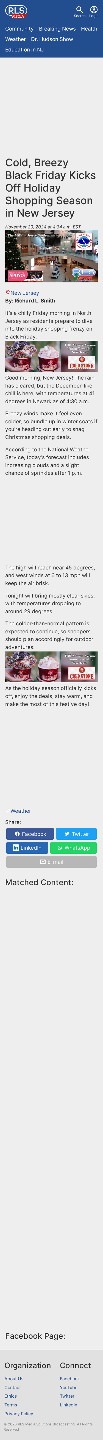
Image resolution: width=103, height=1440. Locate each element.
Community (19, 29)
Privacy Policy (18, 1413)
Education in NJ (24, 50)
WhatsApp (76, 848)
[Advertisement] (51, 109)
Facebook (33, 834)
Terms (10, 1405)
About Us (13, 1378)
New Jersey (24, 293)
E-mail (54, 862)
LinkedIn (30, 848)
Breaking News (57, 29)
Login (94, 15)
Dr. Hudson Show (52, 39)
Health (89, 29)
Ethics (10, 1396)
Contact (12, 1387)
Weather (15, 39)
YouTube (68, 1387)
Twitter (79, 834)
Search (80, 15)
